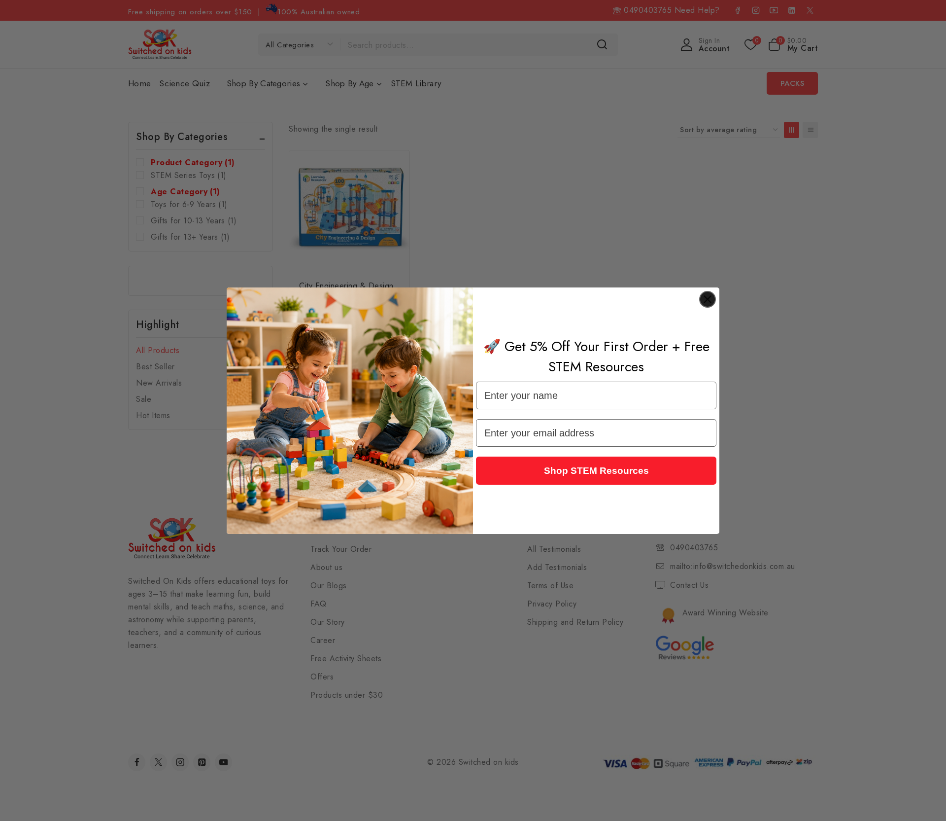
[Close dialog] (707, 299)
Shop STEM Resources (596, 470)
